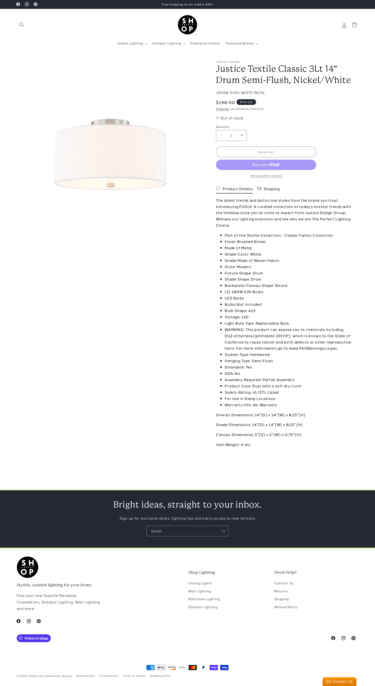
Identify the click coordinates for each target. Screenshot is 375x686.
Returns (281, 591)
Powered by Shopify (58, 676)
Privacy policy (109, 676)
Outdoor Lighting (202, 607)
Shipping (222, 109)
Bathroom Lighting (204, 599)
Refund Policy (286, 607)
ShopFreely (36, 676)
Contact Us (283, 583)
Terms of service (134, 676)
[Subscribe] (223, 531)
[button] (22, 25)
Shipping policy (160, 676)
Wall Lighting (199, 591)
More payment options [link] (266, 175)
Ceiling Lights (200, 583)
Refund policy (85, 676)
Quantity (222, 126)
